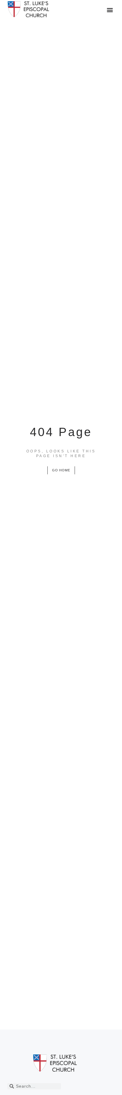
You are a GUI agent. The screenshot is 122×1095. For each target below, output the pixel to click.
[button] (110, 10)
